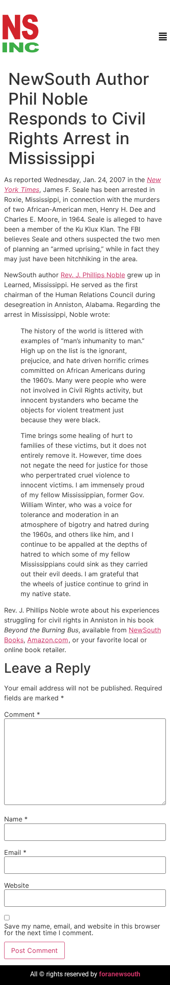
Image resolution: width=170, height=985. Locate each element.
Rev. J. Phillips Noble (93, 275)
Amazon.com (47, 640)
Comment (22, 714)
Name (16, 819)
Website (16, 885)
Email (15, 852)
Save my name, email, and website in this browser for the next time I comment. (82, 929)
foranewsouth (119, 974)
